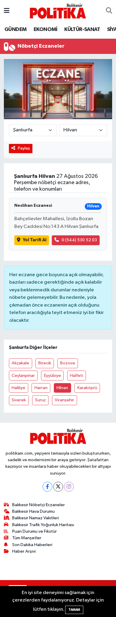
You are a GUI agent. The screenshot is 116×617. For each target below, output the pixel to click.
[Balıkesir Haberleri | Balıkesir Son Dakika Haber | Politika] (57, 11)
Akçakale (20, 363)
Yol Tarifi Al (34, 240)
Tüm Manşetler (26, 538)
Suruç (40, 400)
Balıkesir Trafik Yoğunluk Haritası (43, 525)
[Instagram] (69, 487)
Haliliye (18, 388)
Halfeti (76, 375)
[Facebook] (47, 487)
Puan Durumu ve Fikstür (34, 531)
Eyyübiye (52, 375)
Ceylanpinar (23, 375)
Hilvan (62, 388)
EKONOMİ (45, 29)
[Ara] (109, 11)
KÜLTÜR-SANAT (82, 29)
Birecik (44, 363)
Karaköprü (87, 388)
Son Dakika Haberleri (32, 545)
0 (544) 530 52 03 (79, 240)
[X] (58, 487)
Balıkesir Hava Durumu (33, 511)
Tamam (74, 609)
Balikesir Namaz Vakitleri (35, 518)
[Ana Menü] (7, 10)
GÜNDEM (15, 29)
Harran (41, 388)
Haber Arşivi (24, 551)
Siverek (19, 400)
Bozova (67, 363)
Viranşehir (64, 400)
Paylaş (24, 148)
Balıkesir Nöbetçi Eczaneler (38, 505)
